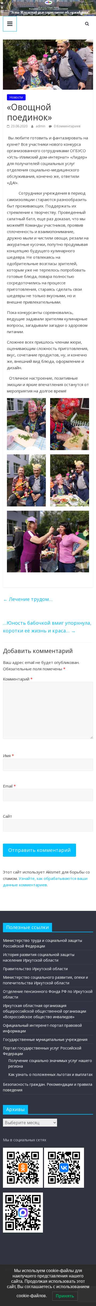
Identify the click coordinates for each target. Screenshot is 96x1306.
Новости (16, 97)
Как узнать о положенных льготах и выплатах (50, 1074)
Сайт (7, 816)
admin (41, 126)
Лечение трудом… (28, 599)
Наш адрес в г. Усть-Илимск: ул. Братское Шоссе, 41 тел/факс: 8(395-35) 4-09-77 (86, 3)
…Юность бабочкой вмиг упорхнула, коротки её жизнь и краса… (47, 627)
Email (9, 786)
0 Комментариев (66, 126)
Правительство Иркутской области (35, 968)
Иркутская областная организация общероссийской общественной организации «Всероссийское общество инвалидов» (44, 1011)
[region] (48, 8)
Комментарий (18, 679)
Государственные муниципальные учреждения (45, 1039)
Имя (8, 755)
